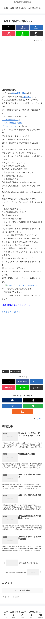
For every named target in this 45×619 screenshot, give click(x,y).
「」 (10, 120)
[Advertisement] (22, 65)
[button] (36, 33)
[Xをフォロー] (33, 400)
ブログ (6, 371)
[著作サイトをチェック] (12, 400)
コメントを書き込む (22, 590)
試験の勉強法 (16, 371)
